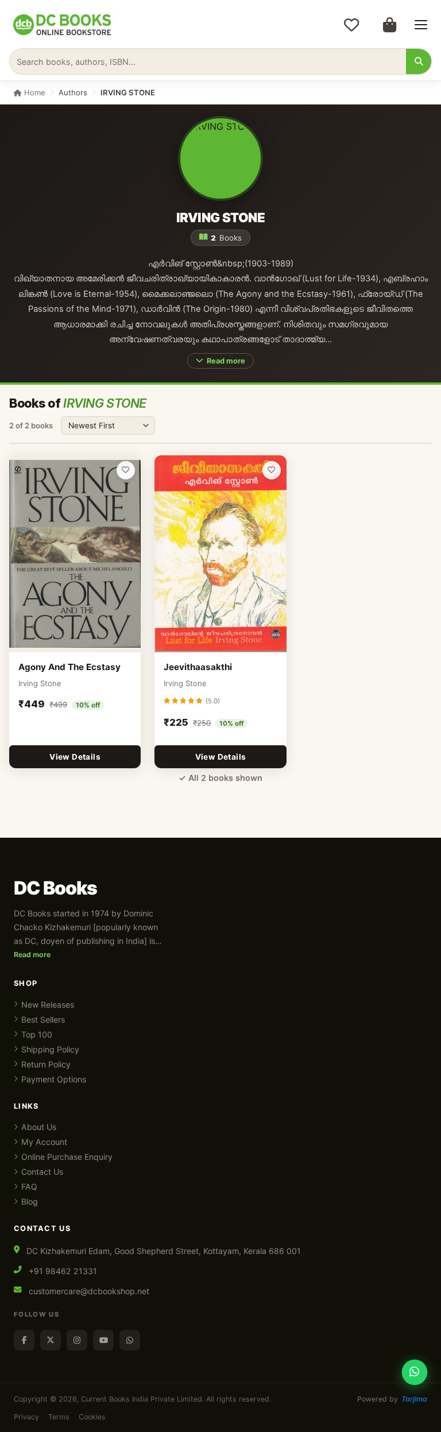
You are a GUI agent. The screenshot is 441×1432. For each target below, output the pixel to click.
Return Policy (46, 1064)
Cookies (92, 1416)
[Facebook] (24, 1340)
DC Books (55, 888)
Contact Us (42, 1171)
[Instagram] (77, 1340)
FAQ (29, 1186)
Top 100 (36, 1034)
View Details (74, 756)
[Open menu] (421, 25)
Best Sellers (43, 1019)
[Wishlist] (351, 24)
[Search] (418, 61)
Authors (73, 92)
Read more (226, 361)
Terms (58, 1416)
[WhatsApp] (129, 1340)
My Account (44, 1142)
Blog (29, 1201)
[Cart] (389, 24)
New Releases (47, 1004)
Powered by (392, 1399)
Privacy (26, 1416)
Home (33, 92)
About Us (38, 1127)
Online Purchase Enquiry (67, 1157)
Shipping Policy (50, 1049)
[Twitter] (50, 1340)
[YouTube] (103, 1340)
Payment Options (53, 1079)
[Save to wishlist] (126, 470)
